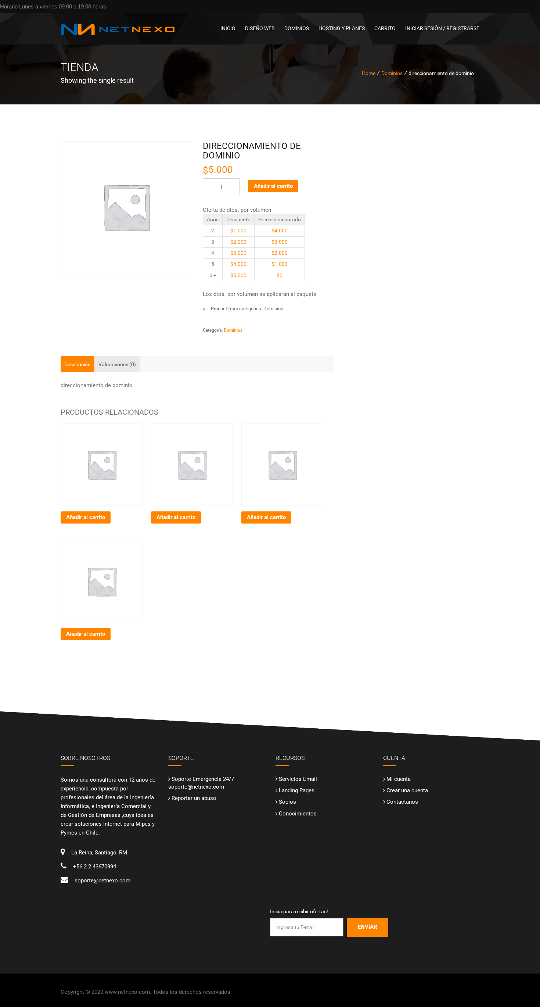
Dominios (296, 28)
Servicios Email (298, 779)
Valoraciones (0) (117, 364)
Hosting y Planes (341, 28)
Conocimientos (298, 813)
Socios (287, 802)
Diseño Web (260, 28)
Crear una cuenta (407, 790)
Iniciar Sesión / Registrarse (442, 28)
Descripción (77, 364)
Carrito (385, 28)
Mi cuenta (398, 779)
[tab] (77, 364)
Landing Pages (296, 790)
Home (368, 73)
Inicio (227, 28)
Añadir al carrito (273, 186)
